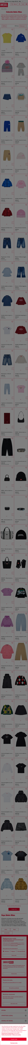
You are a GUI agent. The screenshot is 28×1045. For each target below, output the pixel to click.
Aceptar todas (14, 1039)
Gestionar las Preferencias (7, 1033)
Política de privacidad (6, 1034)
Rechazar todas (14, 1043)
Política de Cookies (16, 1034)
